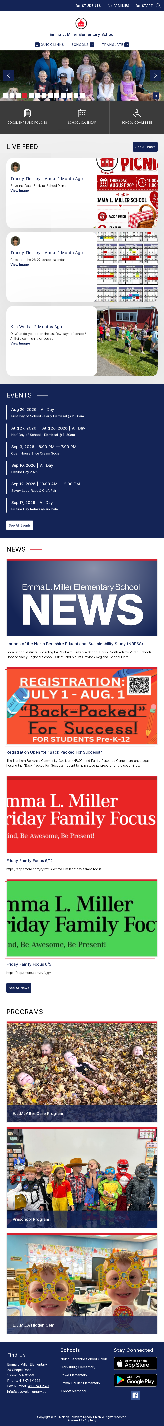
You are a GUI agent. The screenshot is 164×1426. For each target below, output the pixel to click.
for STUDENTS (88, 6)
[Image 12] (76, 95)
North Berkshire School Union (83, 1359)
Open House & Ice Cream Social (35, 453)
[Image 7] (44, 95)
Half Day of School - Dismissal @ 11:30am (43, 435)
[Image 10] (63, 95)
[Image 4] (24, 95)
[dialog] (82, 1072)
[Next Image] (155, 76)
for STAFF (144, 6)
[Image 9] (56, 95)
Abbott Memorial (73, 1391)
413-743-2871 (38, 1386)
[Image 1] (5, 95)
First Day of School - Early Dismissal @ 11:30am (47, 416)
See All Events (20, 525)
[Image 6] (37, 95)
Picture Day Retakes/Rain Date (34, 509)
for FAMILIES (118, 6)
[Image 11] (69, 95)
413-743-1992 (29, 1381)
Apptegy (90, 1420)
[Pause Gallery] (156, 95)
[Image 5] (31, 95)
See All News (19, 988)
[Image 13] (82, 95)
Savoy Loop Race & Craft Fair (33, 491)
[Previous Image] (8, 76)
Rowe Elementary (73, 1375)
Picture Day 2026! (24, 472)
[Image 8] (50, 95)
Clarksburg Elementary (77, 1367)
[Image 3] (18, 95)
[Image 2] (12, 95)
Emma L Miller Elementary (80, 1383)
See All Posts (145, 147)
